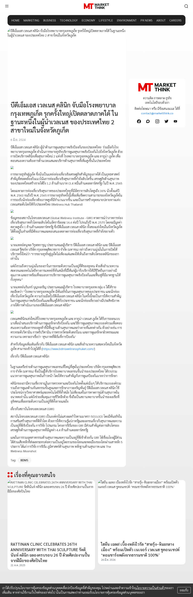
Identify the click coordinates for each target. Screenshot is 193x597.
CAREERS (175, 20)
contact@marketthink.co (157, 113)
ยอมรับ (184, 590)
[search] (186, 6)
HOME (15, 20)
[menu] (7, 6)
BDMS (24, 460)
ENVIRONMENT (127, 20)
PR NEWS (146, 20)
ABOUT (161, 20)
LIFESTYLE (106, 20)
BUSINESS (49, 20)
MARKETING (31, 20)
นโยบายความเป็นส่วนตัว (150, 588)
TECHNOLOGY (69, 20)
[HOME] (96, 6)
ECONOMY (88, 20)
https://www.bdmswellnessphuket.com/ (68, 349)
